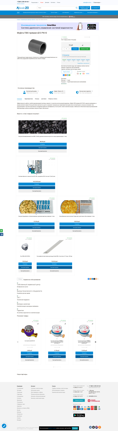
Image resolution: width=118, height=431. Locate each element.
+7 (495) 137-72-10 (77, 396)
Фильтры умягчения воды (37, 398)
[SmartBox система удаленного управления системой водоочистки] (58, 26)
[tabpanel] (29, 341)
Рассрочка (19, 414)
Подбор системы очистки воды (60, 388)
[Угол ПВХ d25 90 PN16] (25, 246)
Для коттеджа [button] (54, 12)
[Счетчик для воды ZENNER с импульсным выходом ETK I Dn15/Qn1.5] (57, 331)
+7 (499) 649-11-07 (77, 392)
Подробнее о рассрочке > (84, 63)
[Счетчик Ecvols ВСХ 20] (29, 331)
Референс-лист (21, 404)
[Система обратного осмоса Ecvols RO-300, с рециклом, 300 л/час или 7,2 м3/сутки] (36, 167)
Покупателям (35, 2)
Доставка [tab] (43, 98)
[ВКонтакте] (64, 75)
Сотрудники (20, 396)
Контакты (53, 2)
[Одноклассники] (65, 75)
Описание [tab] (19, 98)
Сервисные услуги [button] (78, 12)
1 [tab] (54, 367)
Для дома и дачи (35, 390)
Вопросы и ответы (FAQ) (23, 408)
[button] (18, 13)
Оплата (19, 418)
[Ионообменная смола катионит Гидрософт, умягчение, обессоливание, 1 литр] (77, 206)
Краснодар (97, 2)
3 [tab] (58, 367)
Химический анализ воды (58, 392)
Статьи (58, 2)
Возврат (19, 420)
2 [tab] (56, 367)
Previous (17, 342)
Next (95, 342)
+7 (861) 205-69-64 (94, 386)
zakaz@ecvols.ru (87, 2)
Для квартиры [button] (65, 12)
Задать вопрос (66, 71)
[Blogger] (96, 279)
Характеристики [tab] (29, 98)
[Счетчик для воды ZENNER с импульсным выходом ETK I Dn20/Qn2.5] (84, 331)
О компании (20, 388)
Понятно (75, 428)
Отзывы (19, 398)
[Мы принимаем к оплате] (87, 408)
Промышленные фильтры (38, 394)
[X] (94, 279)
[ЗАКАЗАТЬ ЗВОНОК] (4, 426)
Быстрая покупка (42, 147)
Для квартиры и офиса (37, 392)
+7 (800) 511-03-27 (77, 387)
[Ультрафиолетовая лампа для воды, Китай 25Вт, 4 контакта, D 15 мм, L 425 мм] (54, 246)
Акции (41, 2)
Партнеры (19, 394)
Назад (20, 279)
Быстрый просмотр (42, 151)
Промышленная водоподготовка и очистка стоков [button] (34, 12)
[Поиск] (76, 7)
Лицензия (19, 392)
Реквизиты (20, 402)
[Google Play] (79, 415)
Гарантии (19, 406)
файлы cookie (52, 428)
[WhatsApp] (69, 75)
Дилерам (47, 2)
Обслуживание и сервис (58, 390)
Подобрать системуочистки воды (84, 7)
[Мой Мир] (92, 279)
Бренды (19, 412)
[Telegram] (67, 75)
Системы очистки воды (37, 388)
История (19, 390)
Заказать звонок (20, 3)
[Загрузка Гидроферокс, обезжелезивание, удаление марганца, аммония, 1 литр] (36, 206)
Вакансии (19, 400)
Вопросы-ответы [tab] (52, 98)
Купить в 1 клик (84, 48)
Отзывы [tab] (37, 98)
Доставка (19, 416)
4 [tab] (60, 367)
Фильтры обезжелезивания (38, 396)
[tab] (36, 174)
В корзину (75, 48)
